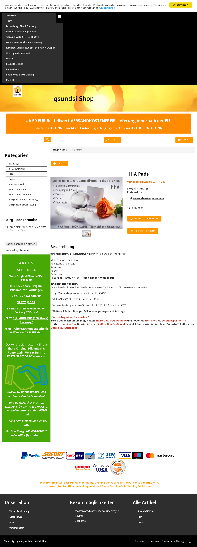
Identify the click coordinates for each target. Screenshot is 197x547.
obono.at (24, 250)
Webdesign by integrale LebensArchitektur (25, 541)
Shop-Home (60, 149)
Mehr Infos (108, 8)
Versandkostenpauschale (148, 198)
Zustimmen (180, 5)
